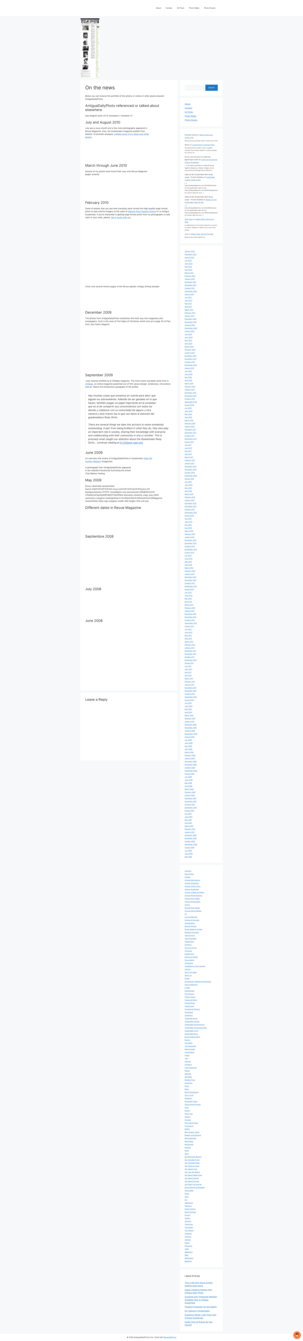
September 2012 (191, 623)
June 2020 (189, 337)
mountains (188, 1083)
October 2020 (190, 325)
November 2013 (190, 580)
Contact (169, 8)
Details (187, 978)
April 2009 (188, 749)
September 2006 (191, 844)
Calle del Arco (190, 935)
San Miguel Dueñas (192, 1178)
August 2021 (189, 294)
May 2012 (188, 635)
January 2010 (189, 721)
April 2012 (188, 638)
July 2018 (188, 408)
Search (211, 87)
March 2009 (189, 752)
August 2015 (189, 516)
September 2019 (191, 365)
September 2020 (191, 328)
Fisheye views (190, 997)
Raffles (187, 1129)
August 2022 (189, 257)
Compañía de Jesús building (195, 966)
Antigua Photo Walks (192, 899)
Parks (187, 1107)
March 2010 (189, 715)
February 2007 (190, 829)
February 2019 (190, 386)
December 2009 (190, 725)
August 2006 (189, 847)
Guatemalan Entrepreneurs (195, 1025)
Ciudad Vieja (189, 954)
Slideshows (189, 1203)
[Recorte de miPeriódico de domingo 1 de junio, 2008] (94, 684)
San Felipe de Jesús (192, 1166)
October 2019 (190, 362)
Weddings (188, 1261)
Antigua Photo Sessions (193, 895)
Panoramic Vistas (191, 1101)
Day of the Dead (191, 972)
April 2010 (188, 712)
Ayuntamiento (190, 923)
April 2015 (188, 528)
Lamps (187, 1055)
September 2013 (191, 586)
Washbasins (189, 1258)
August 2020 (189, 331)
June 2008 (189, 780)
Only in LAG (189, 1095)
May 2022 (188, 267)
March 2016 (189, 494)
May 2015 (188, 525)
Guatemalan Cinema (192, 1021)
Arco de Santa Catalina (193, 911)
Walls (186, 1255)
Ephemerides (189, 991)
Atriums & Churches (192, 920)
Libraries (188, 1061)
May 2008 (188, 783)
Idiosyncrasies (190, 1049)
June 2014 (188, 559)
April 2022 (188, 270)
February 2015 (190, 534)
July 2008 (188, 777)
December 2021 (190, 282)
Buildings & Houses (192, 932)
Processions (189, 1126)
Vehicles (188, 1240)
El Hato (187, 988)
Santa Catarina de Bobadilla (195, 1187)
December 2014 (190, 540)
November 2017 (190, 433)
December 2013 (190, 577)
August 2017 (189, 442)
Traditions (188, 1234)
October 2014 (190, 546)
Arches (187, 905)
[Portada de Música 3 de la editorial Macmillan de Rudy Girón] (114, 662)
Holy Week (188, 1043)
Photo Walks (194, 8)
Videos (187, 1243)
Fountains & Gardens (192, 1009)
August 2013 (189, 589)
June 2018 (188, 411)
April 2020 (188, 343)
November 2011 (190, 654)
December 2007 (190, 798)
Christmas (188, 951)
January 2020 (190, 353)
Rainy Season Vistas (192, 1132)
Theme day (189, 1224)
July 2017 (188, 445)
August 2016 (189, 479)
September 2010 (191, 697)
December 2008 (190, 761)
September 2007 (191, 808)
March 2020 (189, 347)
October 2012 (190, 620)
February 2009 (190, 755)
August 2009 (189, 737)
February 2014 (190, 571)
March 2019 (189, 383)
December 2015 (190, 503)
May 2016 (188, 488)
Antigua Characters (192, 883)
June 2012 (188, 632)
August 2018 (189, 405)
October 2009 (190, 731)
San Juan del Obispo (192, 1172)
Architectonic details (192, 908)
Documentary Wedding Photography (198, 981)
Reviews (188, 1147)
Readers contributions (193, 1135)
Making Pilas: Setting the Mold (202, 234)
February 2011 (190, 681)
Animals (187, 877)
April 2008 (188, 786)
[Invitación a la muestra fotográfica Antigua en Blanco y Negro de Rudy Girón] (114, 582)
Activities (188, 871)
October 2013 (190, 583)
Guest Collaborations (192, 1037)
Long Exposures (191, 1068)
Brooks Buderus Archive (193, 929)
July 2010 (188, 703)
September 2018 (191, 402)
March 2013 (189, 605)
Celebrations (189, 942)
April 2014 (188, 565)
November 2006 (191, 838)
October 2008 (190, 768)
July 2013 (188, 592)
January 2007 (190, 832)
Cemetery (188, 945)
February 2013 (190, 608)
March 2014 (189, 568)
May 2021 (188, 303)
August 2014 (189, 552)
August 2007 (189, 811)
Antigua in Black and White (194, 892)
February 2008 (190, 792)
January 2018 (189, 426)
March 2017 (189, 457)
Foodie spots (189, 1006)
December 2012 (190, 614)
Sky (186, 1200)
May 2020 (188, 340)
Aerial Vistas (189, 874)
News (187, 1089)
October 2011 (189, 657)
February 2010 (190, 718)
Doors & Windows (191, 985)
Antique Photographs (192, 902)
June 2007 (188, 817)
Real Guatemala (190, 1138)
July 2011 (188, 666)
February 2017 (190, 460)
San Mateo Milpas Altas (193, 1175)
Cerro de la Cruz (191, 948)
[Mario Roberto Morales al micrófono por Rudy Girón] (99, 614)
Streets (187, 1215)
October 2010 (190, 694)
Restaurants (189, 1144)
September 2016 (191, 476)
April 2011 (188, 675)
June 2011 (188, 669)
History (187, 1040)
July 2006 (188, 851)
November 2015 (190, 506)
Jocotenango (189, 1052)
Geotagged (189, 1012)
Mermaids (188, 1077)
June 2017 (188, 448)
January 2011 (189, 685)
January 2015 (189, 537)
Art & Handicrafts (191, 917)
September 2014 (191, 549)
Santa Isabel (189, 1190)
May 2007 (188, 820)
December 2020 (190, 319)
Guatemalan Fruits (191, 1031)
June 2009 (189, 743)
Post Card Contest (191, 1123)
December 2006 (190, 835)
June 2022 (189, 264)
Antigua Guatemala (192, 889)
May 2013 (188, 599)
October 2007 (190, 804)
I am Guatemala (190, 1046)
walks (187, 1249)
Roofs (187, 1151)
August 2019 (189, 368)
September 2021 (191, 291)
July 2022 (188, 260)
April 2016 (188, 491)
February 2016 (190, 497)
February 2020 (190, 350)
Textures (188, 1221)
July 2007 (188, 814)
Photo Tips (189, 1114)
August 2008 (189, 774)
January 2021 (189, 316)
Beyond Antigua (190, 926)
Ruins (187, 1154)
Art (186, 914)
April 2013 (188, 602)
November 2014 (190, 543)
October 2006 (190, 841)
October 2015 (190, 509)
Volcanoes (188, 1246)
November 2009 (191, 728)
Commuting (189, 963)
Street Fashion (190, 1209)
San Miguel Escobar (192, 1181)
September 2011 (191, 660)
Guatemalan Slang (191, 1034)
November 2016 (190, 469)
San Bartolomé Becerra (193, 1157)
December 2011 (190, 651)
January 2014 (189, 574)
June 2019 (188, 374)
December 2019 (190, 356)
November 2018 (190, 396)
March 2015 (189, 531)
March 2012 (189, 642)
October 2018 (190, 399)
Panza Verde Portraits (193, 1104)
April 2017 (188, 454)
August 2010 (189, 700)
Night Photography (192, 1092)
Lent (186, 1058)
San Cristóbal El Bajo (192, 1163)
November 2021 (190, 285)
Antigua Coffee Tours (193, 886)
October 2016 (190, 473)
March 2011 (189, 678)
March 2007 (189, 826)
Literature (188, 1064)
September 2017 (191, 439)
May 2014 (188, 562)
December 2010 (190, 688)
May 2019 (188, 377)
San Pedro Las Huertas (193, 1184)
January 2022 (190, 279)
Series (187, 1194)
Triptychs (188, 1237)
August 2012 (189, 626)
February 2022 (190, 276)
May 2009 (188, 746)
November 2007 (190, 801)
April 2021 (188, 307)
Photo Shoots (209, 8)
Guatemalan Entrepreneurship (196, 1028)
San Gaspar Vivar (191, 1169)
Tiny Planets (189, 1230)
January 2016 (189, 500)
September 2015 (191, 512)
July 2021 (188, 297)
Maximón (188, 1074)
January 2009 (190, 758)
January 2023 (190, 251)
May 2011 (188, 672)
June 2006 (189, 854)
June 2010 (188, 706)
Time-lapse (189, 1227)
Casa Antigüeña (190, 938)
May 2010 (188, 709)
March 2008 (189, 789)
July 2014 (188, 555)
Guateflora (188, 1015)
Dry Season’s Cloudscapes (197, 1311)
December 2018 (190, 393)
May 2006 (188, 857)
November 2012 (190, 617)
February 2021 (190, 313)
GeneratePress (170, 1337)
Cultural (187, 969)
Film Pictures (189, 994)
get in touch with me (121, 217)
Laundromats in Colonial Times (203, 145)
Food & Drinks (190, 1003)
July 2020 (188, 334)
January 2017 (189, 463)
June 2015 (188, 522)
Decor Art (188, 975)
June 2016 (188, 485)
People (187, 1111)
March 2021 (189, 310)
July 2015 (188, 519)
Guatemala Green (191, 1018)
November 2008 (191, 764)
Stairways (188, 1206)
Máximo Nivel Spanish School (142, 211)
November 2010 (190, 691)
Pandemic (188, 1098)
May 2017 (188, 451)
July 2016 (188, 482)
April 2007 (188, 823)
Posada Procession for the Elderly (201, 1307)
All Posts (180, 8)
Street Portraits (190, 1212)
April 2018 (188, 417)
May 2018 (188, 414)
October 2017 (190, 436)
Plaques (187, 1117)
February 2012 (190, 645)
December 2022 (190, 254)
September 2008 (191, 771)
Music (187, 1086)
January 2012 (189, 648)
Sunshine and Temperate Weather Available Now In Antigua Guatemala (201, 1300)
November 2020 (191, 322)
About (158, 8)
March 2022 (189, 273)
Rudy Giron (189, 219)
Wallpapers (189, 1252)
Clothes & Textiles (191, 957)
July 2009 (188, 740)
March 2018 (189, 420)
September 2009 (191, 734)
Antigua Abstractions (192, 880)
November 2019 (190, 359)
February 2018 (190, 423)
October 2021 (190, 288)
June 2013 (188, 595)
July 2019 (188, 371)
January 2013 (189, 611)
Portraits (188, 1120)
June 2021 (188, 300)
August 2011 (189, 663)
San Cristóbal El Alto (192, 1160)
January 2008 (190, 795)
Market (187, 1071)
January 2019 (189, 390)
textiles (187, 1218)
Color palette (189, 960)
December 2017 (190, 429)
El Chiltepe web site (131, 442)
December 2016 (190, 466)
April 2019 (188, 380)
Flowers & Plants (191, 1000)
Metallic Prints (190, 1080)
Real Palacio (189, 1141)
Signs (187, 1197)
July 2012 (188, 629)
